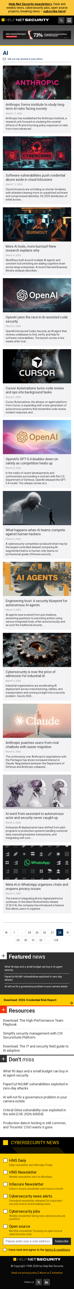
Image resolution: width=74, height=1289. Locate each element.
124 (56, 940)
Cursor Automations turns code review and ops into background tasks (35, 390)
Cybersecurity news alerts (30, 1196)
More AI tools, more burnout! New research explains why (31, 248)
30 (25, 940)
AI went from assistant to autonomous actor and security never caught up (35, 816)
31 (33, 940)
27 (52, 932)
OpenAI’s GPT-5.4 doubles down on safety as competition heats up (32, 461)
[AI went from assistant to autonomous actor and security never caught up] (37, 792)
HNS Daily (17, 1160)
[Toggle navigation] (69, 20)
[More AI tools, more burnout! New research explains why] (37, 224)
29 (18, 940)
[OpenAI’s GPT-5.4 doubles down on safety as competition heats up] (37, 437)
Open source (19, 1226)
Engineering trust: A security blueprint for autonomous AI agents (36, 603)
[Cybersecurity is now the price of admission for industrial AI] (37, 650)
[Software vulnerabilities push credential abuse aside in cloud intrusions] (37, 153)
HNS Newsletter (23, 1172)
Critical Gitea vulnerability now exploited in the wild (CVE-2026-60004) (34, 1112)
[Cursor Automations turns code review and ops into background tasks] (37, 366)
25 (37, 932)
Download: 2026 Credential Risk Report (30, 1000)
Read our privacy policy (24, 1272)
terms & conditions (57, 1250)
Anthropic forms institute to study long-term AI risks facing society (35, 107)
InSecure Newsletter (26, 1184)
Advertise (57, 1272)
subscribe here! (54, 11)
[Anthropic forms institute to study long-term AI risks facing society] (37, 83)
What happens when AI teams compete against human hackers (35, 532)
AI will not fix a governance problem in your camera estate (36, 986)
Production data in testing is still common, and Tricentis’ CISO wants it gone (34, 1125)
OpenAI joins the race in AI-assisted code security (37, 319)
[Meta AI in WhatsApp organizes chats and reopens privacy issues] (37, 862)
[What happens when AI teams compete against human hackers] (37, 508)
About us (44, 1272)
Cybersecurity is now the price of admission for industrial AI (31, 674)
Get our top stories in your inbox (25, 59)
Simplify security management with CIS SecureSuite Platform (33, 1035)
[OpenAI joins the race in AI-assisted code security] (37, 295)
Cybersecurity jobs (24, 1211)
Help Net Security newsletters (30, 4)
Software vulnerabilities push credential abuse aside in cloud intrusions (35, 177)
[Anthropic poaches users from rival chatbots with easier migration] (37, 721)
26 (44, 932)
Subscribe (61, 1241)
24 (29, 932)
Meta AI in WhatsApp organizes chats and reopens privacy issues (37, 886)
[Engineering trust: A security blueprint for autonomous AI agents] (37, 579)
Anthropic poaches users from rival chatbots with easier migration (32, 745)
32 (40, 940)
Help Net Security (53, 1266)
